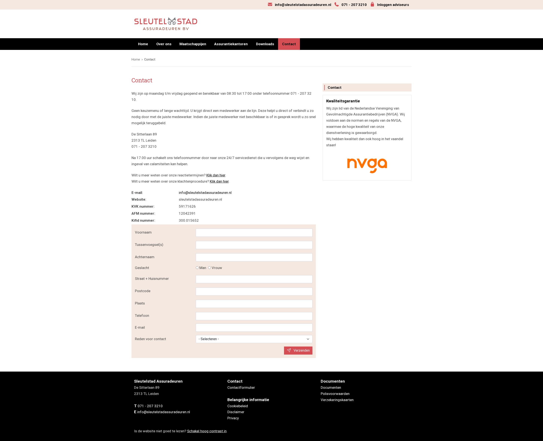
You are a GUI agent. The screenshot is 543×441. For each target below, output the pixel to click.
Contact (289, 44)
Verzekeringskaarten (337, 400)
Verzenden (301, 350)
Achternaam (144, 257)
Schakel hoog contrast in (207, 431)
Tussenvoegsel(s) (149, 244)
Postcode (142, 291)
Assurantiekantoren (231, 44)
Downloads (265, 44)
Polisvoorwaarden (335, 394)
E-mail (140, 327)
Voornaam (143, 232)
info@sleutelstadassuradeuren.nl (303, 5)
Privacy (233, 418)
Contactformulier (241, 387)
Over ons (163, 44)
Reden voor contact (150, 339)
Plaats (140, 303)
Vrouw (217, 268)
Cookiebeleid (237, 406)
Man (202, 268)
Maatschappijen (192, 44)
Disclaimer (235, 412)
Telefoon (142, 315)
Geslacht (142, 268)
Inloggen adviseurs (393, 5)
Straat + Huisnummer (152, 278)
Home (143, 44)
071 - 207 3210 (354, 5)
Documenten (331, 387)
